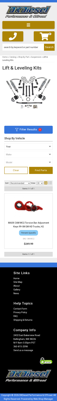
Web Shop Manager (43, 399)
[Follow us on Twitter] (31, 388)
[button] (28, 47)
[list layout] (50, 183)
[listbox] (28, 146)
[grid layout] (46, 183)
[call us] (12, 36)
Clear (16, 170)
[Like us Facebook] (23, 388)
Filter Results (30, 129)
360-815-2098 (20, 346)
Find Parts (41, 170)
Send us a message (23, 350)
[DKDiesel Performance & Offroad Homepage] (28, 13)
